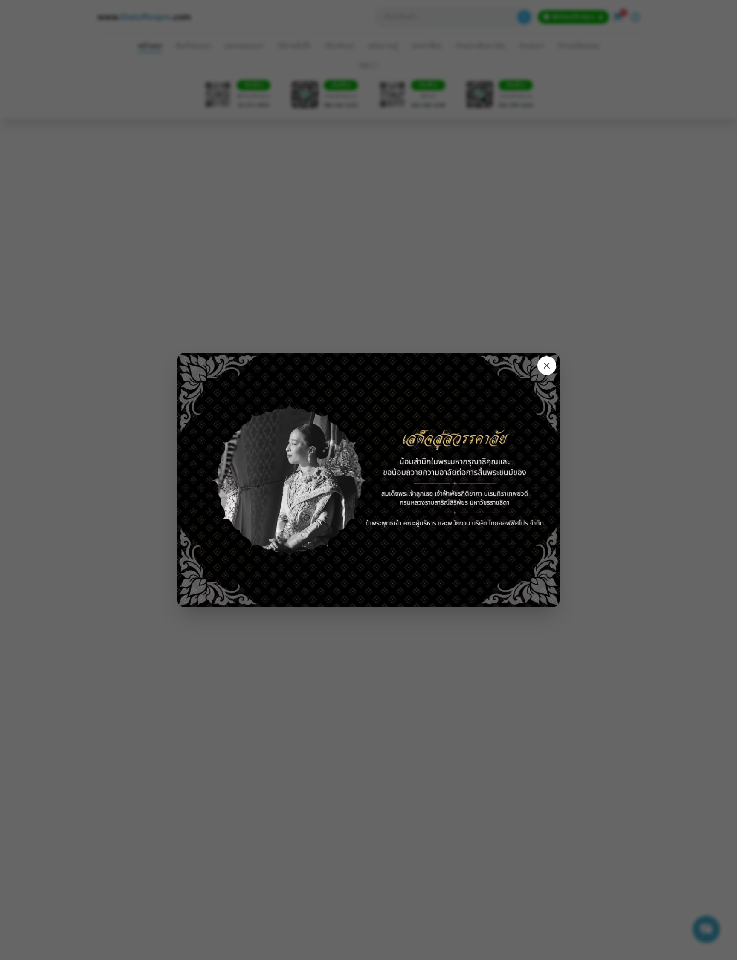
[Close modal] (546, 365)
